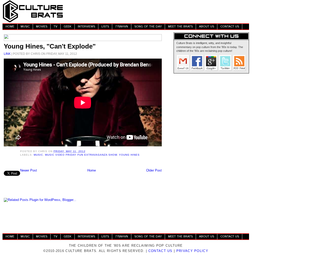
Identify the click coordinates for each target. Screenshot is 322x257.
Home (91, 170)
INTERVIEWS (86, 26)
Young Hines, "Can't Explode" (50, 46)
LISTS (105, 26)
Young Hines (129, 154)
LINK (7, 53)
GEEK (67, 26)
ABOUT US (206, 26)
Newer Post (28, 170)
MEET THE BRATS (180, 26)
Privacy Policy (192, 251)
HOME (10, 26)
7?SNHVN (121, 26)
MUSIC (25, 26)
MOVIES (41, 26)
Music (38, 154)
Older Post (154, 170)
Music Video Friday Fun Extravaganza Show (81, 154)
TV (55, 26)
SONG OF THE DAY (148, 26)
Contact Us (160, 251)
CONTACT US (229, 26)
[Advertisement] (157, 11)
